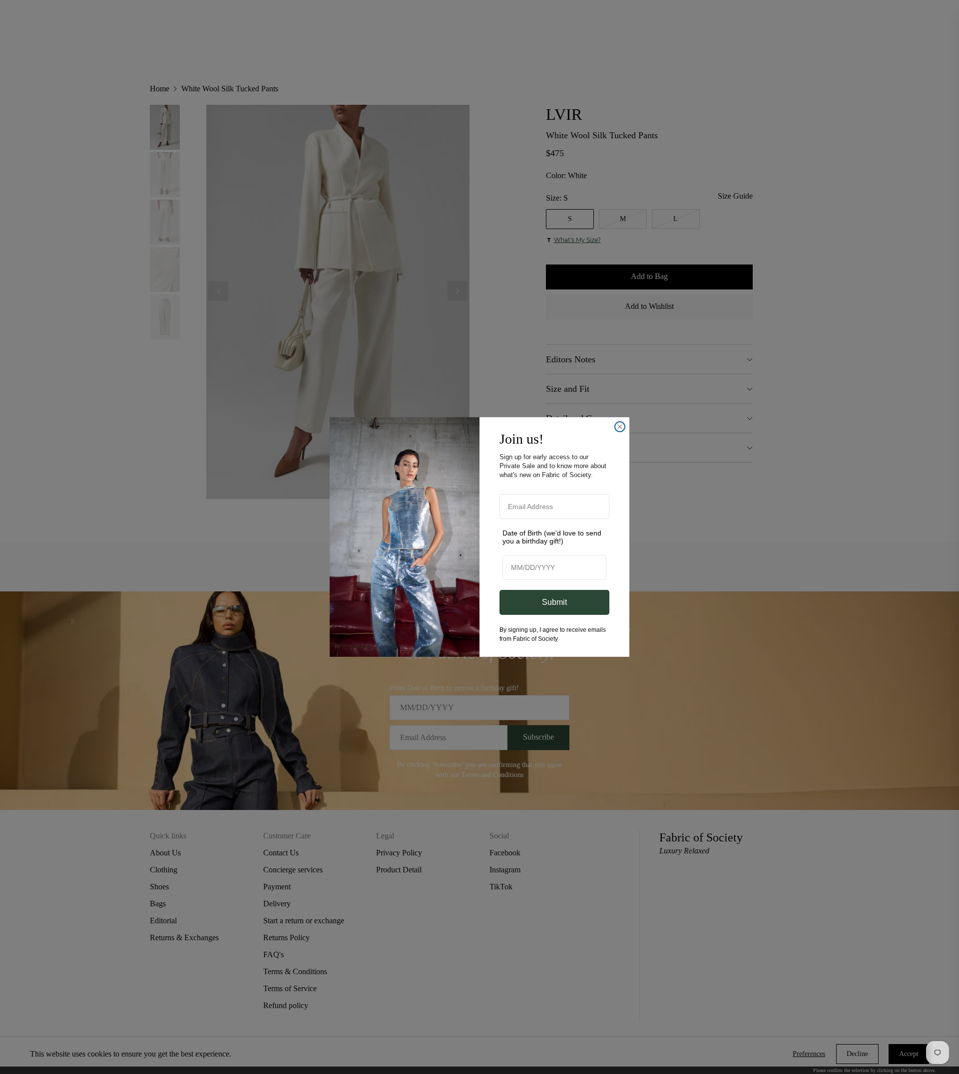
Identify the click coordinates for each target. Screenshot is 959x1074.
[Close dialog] (620, 427)
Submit (554, 602)
